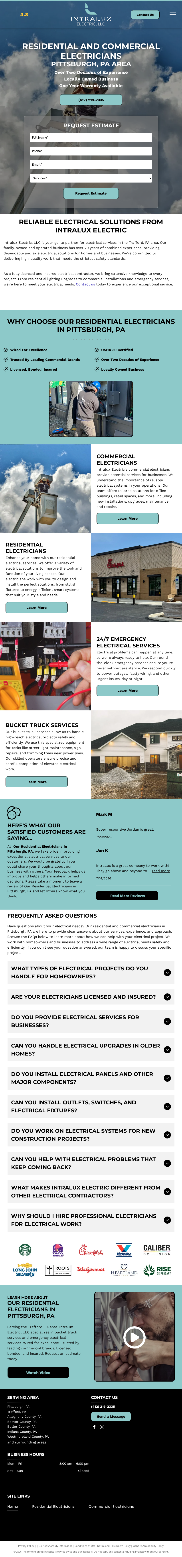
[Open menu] (173, 14)
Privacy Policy (26, 1545)
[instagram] (102, 1427)
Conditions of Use (85, 1545)
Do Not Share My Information (56, 1545)
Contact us (85, 284)
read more (161, 871)
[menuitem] (19, 1506)
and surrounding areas (26, 1442)
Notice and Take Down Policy (114, 1545)
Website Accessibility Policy (148, 1545)
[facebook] (94, 1427)
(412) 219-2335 (103, 1407)
